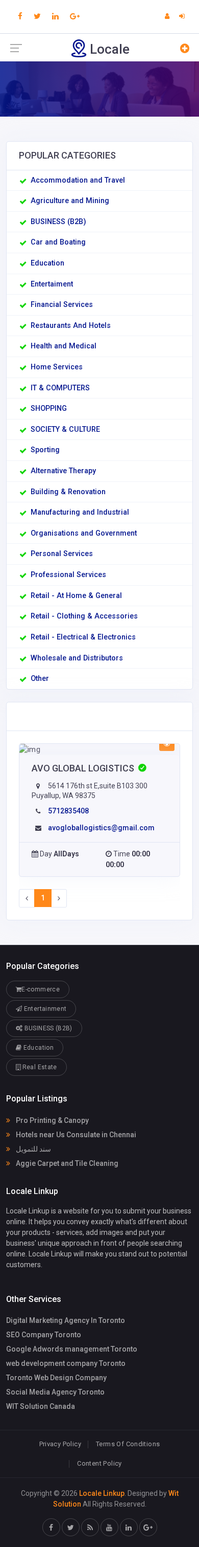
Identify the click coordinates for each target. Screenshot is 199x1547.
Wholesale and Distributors (77, 658)
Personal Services (62, 553)
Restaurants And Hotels (71, 325)
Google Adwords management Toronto (71, 1349)
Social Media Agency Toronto (55, 1392)
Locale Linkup (102, 1493)
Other (40, 678)
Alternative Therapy (63, 471)
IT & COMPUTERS (60, 388)
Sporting (45, 450)
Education (47, 263)
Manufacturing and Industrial (80, 512)
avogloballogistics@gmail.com (101, 828)
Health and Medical (63, 346)
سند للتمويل (32, 1149)
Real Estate (38, 1067)
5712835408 (68, 811)
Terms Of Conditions (128, 1444)
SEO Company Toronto (43, 1335)
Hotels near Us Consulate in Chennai (75, 1135)
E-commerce (40, 989)
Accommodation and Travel (78, 180)
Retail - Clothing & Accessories (84, 616)
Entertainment (44, 1008)
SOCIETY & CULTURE (65, 429)
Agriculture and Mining (70, 200)
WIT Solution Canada (40, 1406)
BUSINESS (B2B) (58, 221)
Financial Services (62, 304)
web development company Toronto (66, 1363)
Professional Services (68, 574)
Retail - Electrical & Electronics (83, 637)
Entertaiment (52, 284)
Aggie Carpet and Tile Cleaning (66, 1163)
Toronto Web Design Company (56, 1378)
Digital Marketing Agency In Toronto (65, 1320)
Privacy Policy (60, 1444)
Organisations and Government (84, 533)
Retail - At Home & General (76, 595)
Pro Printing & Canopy (51, 1120)
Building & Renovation (68, 492)
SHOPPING (49, 408)
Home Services (57, 367)
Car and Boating (58, 242)
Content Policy (99, 1463)
